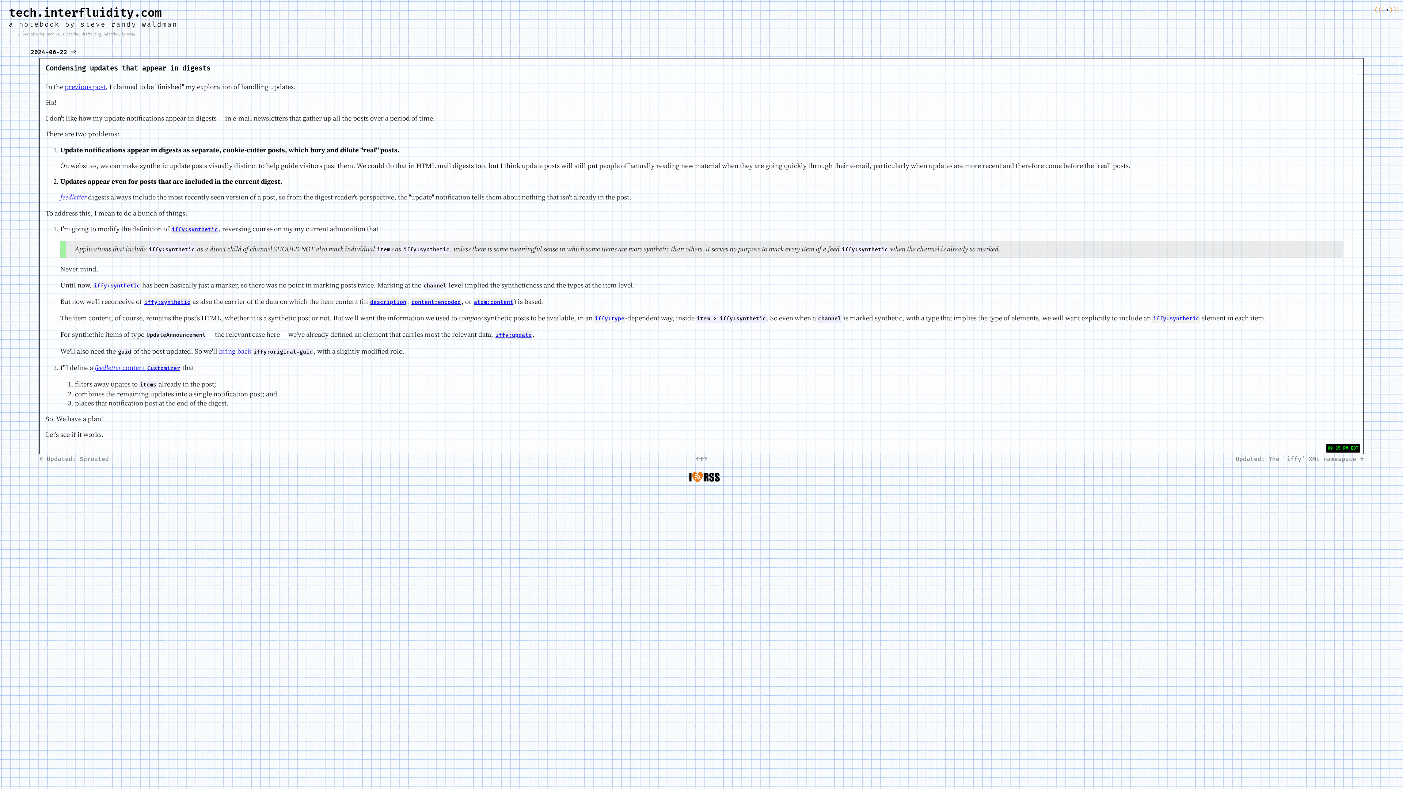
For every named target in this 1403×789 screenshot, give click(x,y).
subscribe (70, 34)
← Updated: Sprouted (74, 459)
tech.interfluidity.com (85, 13)
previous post (85, 86)
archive (53, 34)
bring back (235, 351)
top (42, 34)
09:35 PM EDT (1343, 448)
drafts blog (91, 34)
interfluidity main (119, 34)
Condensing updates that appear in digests (128, 68)
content (137, 367)
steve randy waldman (129, 24)
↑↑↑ (701, 459)
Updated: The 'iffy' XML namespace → (1300, 459)
